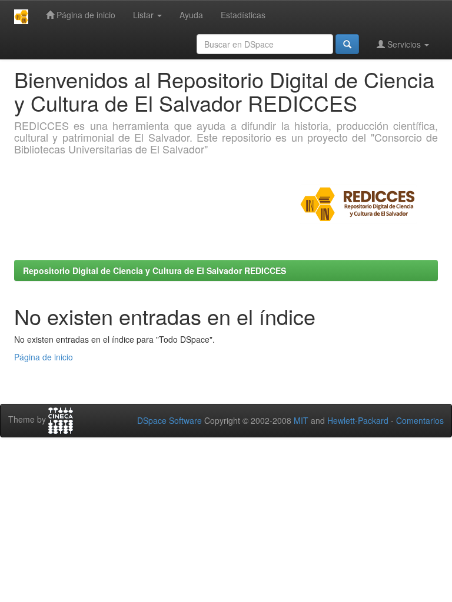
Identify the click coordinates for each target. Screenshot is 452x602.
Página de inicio (84, 15)
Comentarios (420, 420)
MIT (301, 420)
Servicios (404, 44)
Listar (144, 15)
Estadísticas (243, 15)
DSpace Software (169, 420)
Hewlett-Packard (357, 420)
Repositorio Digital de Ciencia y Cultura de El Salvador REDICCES (154, 270)
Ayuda (191, 15)
